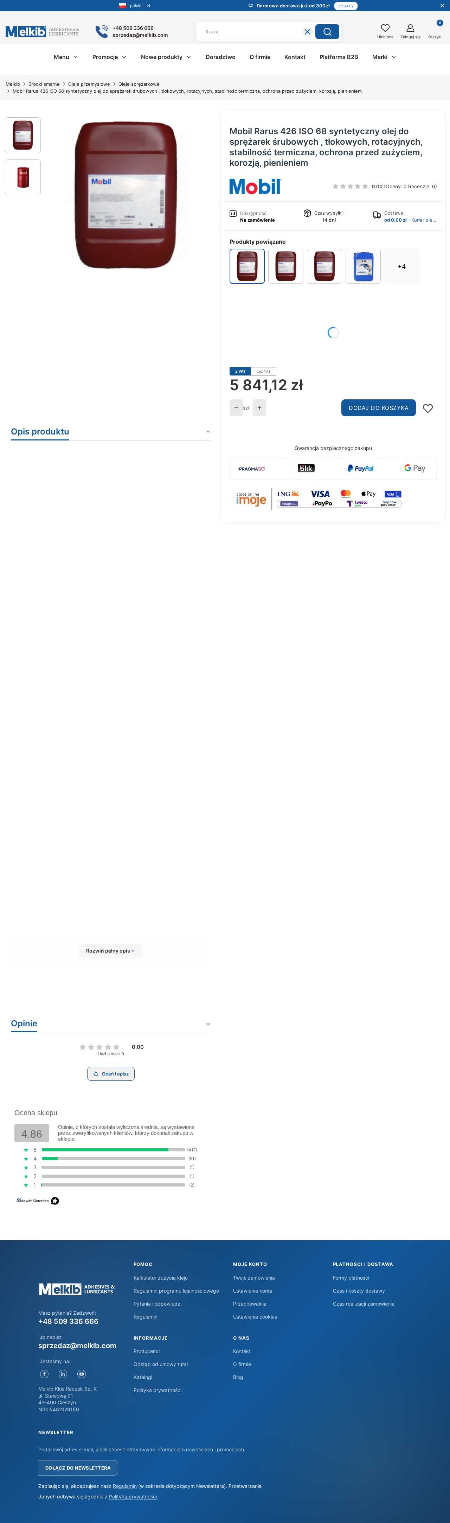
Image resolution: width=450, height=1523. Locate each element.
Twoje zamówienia (254, 1278)
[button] (327, 31)
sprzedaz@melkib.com (77, 1345)
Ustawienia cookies (255, 1317)
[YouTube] (81, 1374)
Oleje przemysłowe (89, 84)
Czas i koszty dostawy (359, 1291)
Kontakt (242, 1351)
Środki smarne (44, 84)
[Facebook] (44, 1374)
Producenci (147, 1351)
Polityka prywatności (157, 1390)
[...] (125, 195)
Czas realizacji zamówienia (363, 1304)
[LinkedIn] (63, 1374)
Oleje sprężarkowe (139, 84)
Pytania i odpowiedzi (157, 1304)
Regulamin (146, 1317)
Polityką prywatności (133, 1496)
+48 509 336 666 (68, 1321)
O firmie (242, 1364)
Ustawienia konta (252, 1291)
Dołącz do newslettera (78, 1468)
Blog (238, 1377)
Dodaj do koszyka (379, 407)
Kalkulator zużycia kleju (161, 1278)
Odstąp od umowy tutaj (161, 1364)
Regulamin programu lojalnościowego (176, 1291)
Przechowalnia (249, 1304)
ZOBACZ (346, 6)
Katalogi (143, 1377)
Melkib (13, 84)
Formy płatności (351, 1278)
